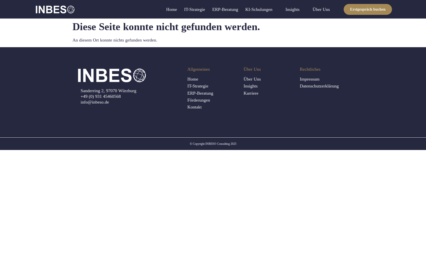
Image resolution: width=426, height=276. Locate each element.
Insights (292, 9)
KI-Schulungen (258, 9)
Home (171, 9)
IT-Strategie (194, 9)
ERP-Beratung (225, 9)
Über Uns (321, 9)
